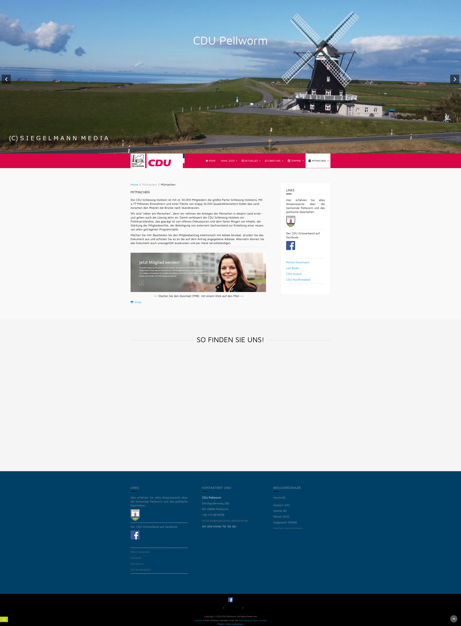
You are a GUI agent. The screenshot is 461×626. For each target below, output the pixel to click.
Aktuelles (251, 160)
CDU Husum (294, 273)
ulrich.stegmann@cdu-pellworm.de (225, 520)
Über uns (274, 160)
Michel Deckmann (297, 262)
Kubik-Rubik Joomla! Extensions (287, 528)
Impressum (216, 607)
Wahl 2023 (227, 160)
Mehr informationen (230, 624)
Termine (295, 160)
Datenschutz (234, 607)
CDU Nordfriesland (298, 279)
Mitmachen (318, 160)
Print (137, 302)
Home (212, 160)
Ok (4, 619)
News (250, 607)
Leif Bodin (292, 268)
